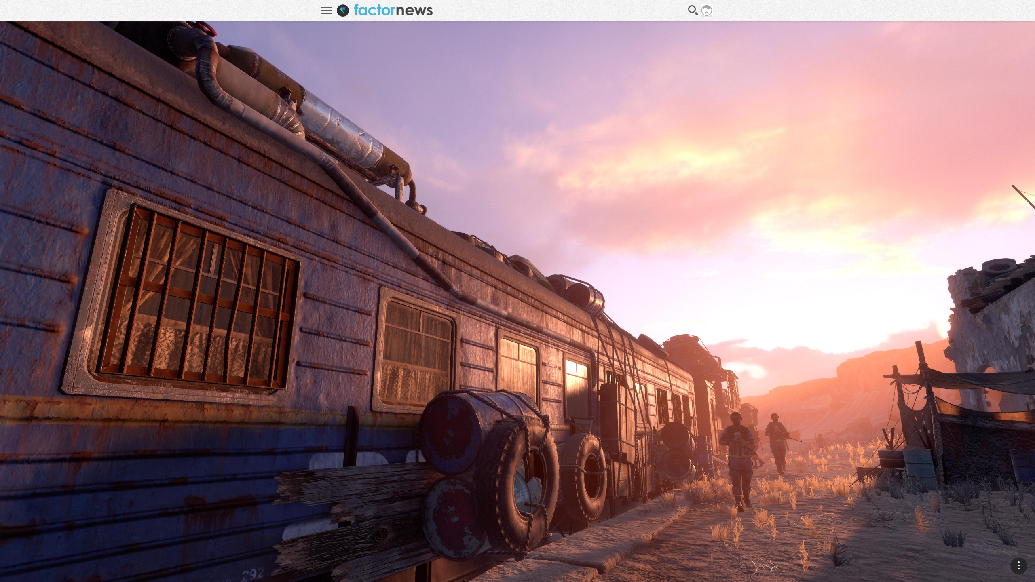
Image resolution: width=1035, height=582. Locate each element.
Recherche (693, 10)
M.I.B (1009, 510)
